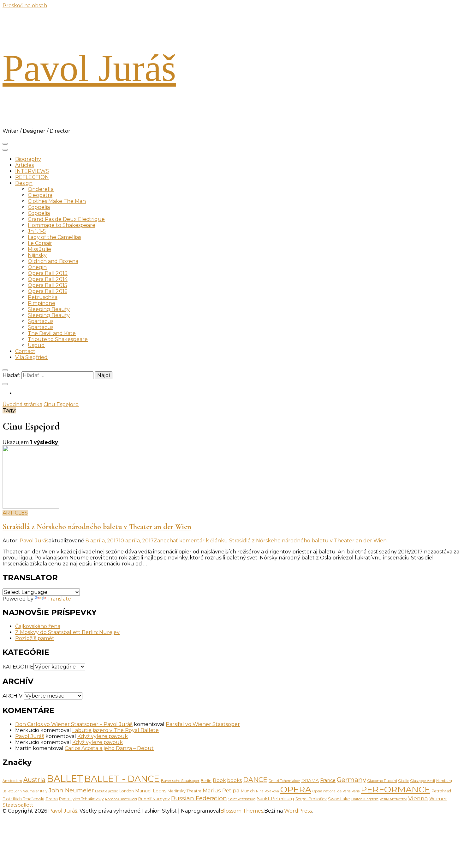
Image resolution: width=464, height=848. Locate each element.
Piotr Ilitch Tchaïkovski (23, 798)
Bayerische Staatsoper (180, 780)
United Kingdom (364, 799)
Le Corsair (40, 243)
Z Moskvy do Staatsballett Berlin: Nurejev (67, 632)
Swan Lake (339, 798)
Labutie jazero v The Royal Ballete (115, 730)
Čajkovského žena (37, 626)
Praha (51, 798)
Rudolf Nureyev (154, 798)
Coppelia (39, 207)
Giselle (403, 781)
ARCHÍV (12, 696)
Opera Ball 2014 (48, 279)
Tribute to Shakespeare (58, 339)
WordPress (298, 811)
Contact (25, 351)
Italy (43, 791)
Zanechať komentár (270, 541)
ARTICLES (15, 513)
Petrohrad (441, 791)
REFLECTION (32, 177)
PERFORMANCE (395, 789)
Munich (248, 791)
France (328, 780)
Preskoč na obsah (25, 6)
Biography (28, 159)
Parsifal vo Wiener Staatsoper (203, 724)
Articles (24, 165)
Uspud (36, 345)
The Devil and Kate (52, 333)
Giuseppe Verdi (422, 781)
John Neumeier (71, 790)
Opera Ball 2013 (48, 273)
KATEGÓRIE (18, 667)
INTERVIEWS (32, 171)
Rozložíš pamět (34, 638)
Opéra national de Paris (331, 791)
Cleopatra (40, 195)
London (126, 791)
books (234, 780)
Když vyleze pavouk (102, 736)
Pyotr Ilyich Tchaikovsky (81, 798)
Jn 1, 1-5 (37, 231)
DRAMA (310, 780)
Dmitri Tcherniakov (284, 781)
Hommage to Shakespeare (61, 225)
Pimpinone (41, 303)
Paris (356, 791)
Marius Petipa (221, 790)
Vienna (418, 798)
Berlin (206, 780)
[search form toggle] (5, 370)
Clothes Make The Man (57, 201)
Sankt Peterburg (275, 799)
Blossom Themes (241, 811)
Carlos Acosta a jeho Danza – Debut (109, 748)
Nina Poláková (267, 791)
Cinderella (41, 189)
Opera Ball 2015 (47, 285)
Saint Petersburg (242, 799)
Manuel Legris (150, 791)
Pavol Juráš (89, 68)
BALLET (65, 778)
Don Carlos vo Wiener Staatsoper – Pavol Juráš (74, 724)
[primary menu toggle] (5, 144)
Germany (351, 780)
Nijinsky (37, 255)
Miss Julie (39, 249)
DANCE (255, 780)
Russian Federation (199, 798)
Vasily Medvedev (393, 799)
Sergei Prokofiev (311, 798)
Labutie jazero (106, 791)
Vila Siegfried (31, 357)
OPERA (295, 789)
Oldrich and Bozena (53, 261)
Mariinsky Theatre (184, 791)
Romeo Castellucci (121, 799)
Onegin (37, 267)
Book (219, 780)
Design (24, 183)
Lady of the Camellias (54, 237)
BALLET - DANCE (122, 778)
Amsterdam (12, 781)
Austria (34, 780)
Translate (59, 599)
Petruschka (42, 297)
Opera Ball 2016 (47, 291)
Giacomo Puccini (382, 780)
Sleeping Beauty (49, 309)
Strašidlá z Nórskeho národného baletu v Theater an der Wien (97, 526)
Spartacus (40, 321)
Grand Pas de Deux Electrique (66, 219)
